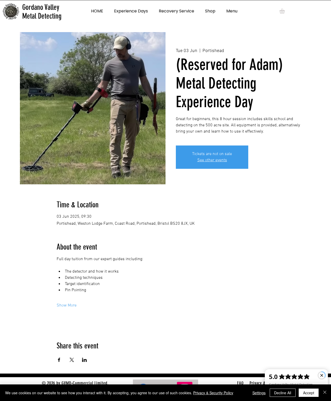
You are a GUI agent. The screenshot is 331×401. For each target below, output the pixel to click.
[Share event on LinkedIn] (84, 360)
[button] (285, 11)
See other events (212, 160)
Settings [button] (259, 392)
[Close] (325, 393)
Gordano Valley (40, 7)
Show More (67, 305)
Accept (308, 392)
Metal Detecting (42, 16)
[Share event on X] (71, 360)
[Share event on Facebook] (59, 360)
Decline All (282, 392)
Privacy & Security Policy (213, 392)
